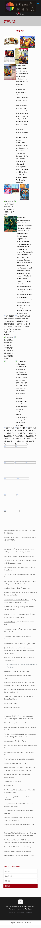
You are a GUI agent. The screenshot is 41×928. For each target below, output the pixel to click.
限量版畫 (8, 881)
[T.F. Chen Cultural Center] (20, 6)
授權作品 (8, 886)
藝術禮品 (8, 871)
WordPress (28, 909)
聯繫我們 (29, 913)
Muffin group (23, 906)
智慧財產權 (20, 913)
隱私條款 (12, 913)
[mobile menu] (38, 4)
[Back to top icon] (20, 901)
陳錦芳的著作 (9, 876)
